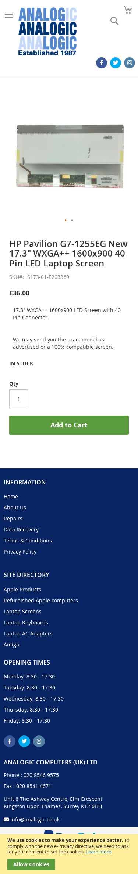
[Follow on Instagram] (129, 62)
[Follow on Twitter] (115, 62)
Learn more (98, 851)
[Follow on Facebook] (101, 62)
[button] (66, 220)
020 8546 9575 (41, 774)
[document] (69, 854)
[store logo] (47, 31)
